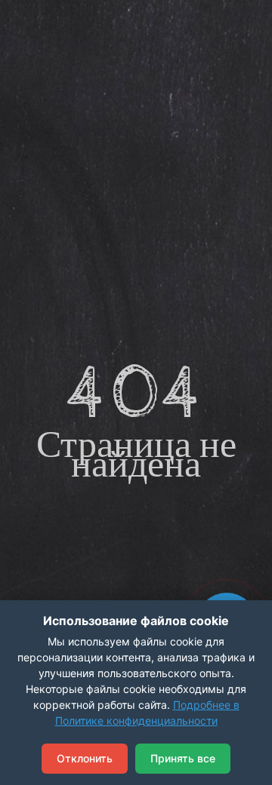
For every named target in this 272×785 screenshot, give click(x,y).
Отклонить (85, 758)
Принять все (182, 758)
